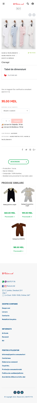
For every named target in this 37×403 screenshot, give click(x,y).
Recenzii (5, 337)
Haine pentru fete (8, 55)
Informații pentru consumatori (13, 354)
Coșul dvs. (5, 366)
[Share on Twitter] (26, 149)
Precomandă (9, 216)
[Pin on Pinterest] (30, 149)
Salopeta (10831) (19, 239)
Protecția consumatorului (12, 369)
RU (3, 341)
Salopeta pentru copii (27, 204)
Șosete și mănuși (8, 58)
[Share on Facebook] (22, 149)
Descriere (15, 162)
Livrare (5, 312)
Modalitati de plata (9, 319)
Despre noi (6, 308)
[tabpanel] (10, 195)
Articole (5, 333)
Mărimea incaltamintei (10, 107)
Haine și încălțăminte (10, 53)
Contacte (5, 316)
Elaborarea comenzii (9, 362)
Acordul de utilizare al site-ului (13, 377)
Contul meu (6, 358)
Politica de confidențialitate (12, 373)
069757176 (11, 281)
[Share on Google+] (33, 149)
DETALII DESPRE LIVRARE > (12, 96)
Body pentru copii (9, 204)
